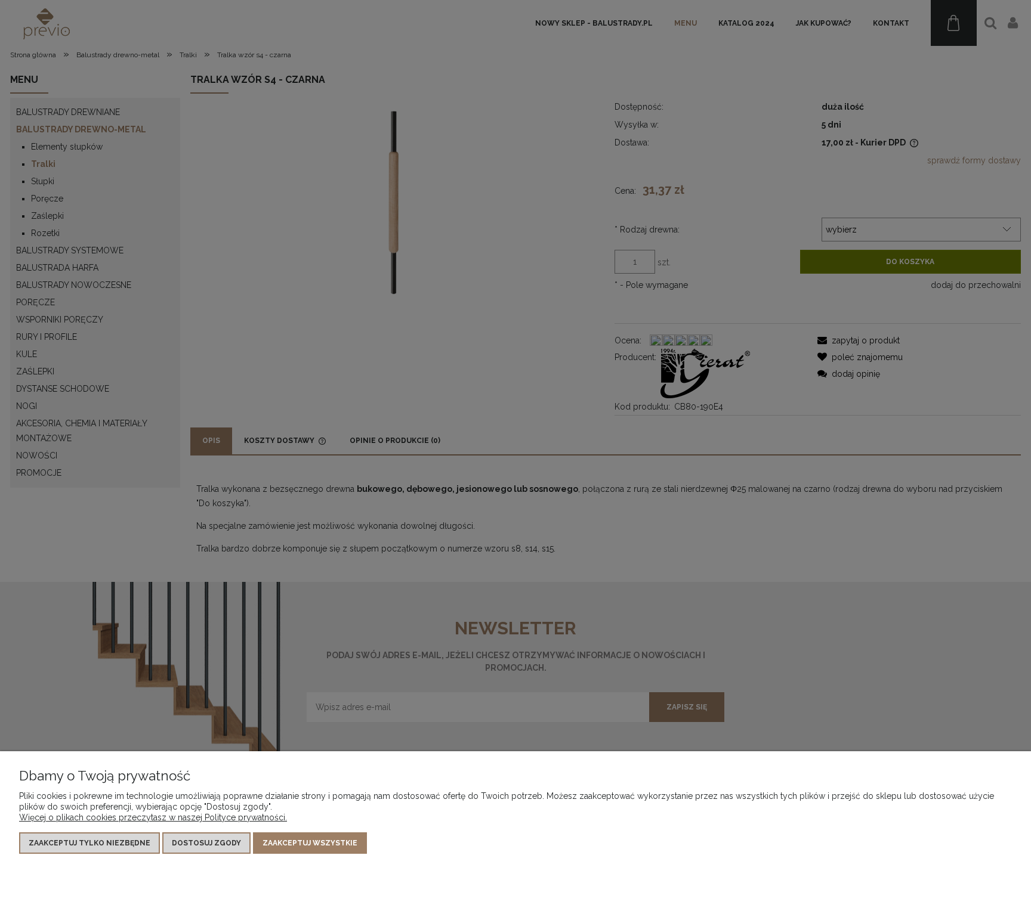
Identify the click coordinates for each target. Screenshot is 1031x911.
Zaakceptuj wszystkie (310, 843)
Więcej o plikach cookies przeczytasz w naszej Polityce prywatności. (153, 817)
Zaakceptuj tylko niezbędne (89, 843)
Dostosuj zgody (206, 843)
